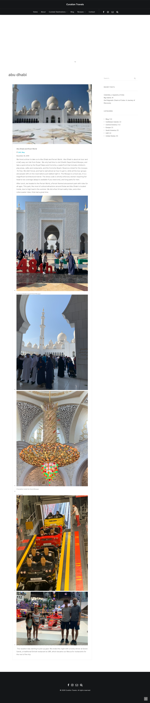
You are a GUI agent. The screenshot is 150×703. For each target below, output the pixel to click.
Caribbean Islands (112, 122)
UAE (19, 152)
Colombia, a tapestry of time (114, 95)
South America (111, 130)
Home (35, 12)
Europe (108, 127)
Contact (92, 12)
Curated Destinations (57, 12)
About (43, 12)
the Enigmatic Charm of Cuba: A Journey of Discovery (119, 101)
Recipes (80, 12)
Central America (111, 125)
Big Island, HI (108, 98)
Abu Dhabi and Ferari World (26, 149)
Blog (72, 12)
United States (111, 136)
